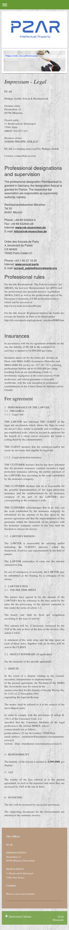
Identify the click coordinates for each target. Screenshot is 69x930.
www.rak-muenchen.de (30, 227)
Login (61, 916)
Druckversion (15, 916)
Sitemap (27, 916)
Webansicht (58, 919)
